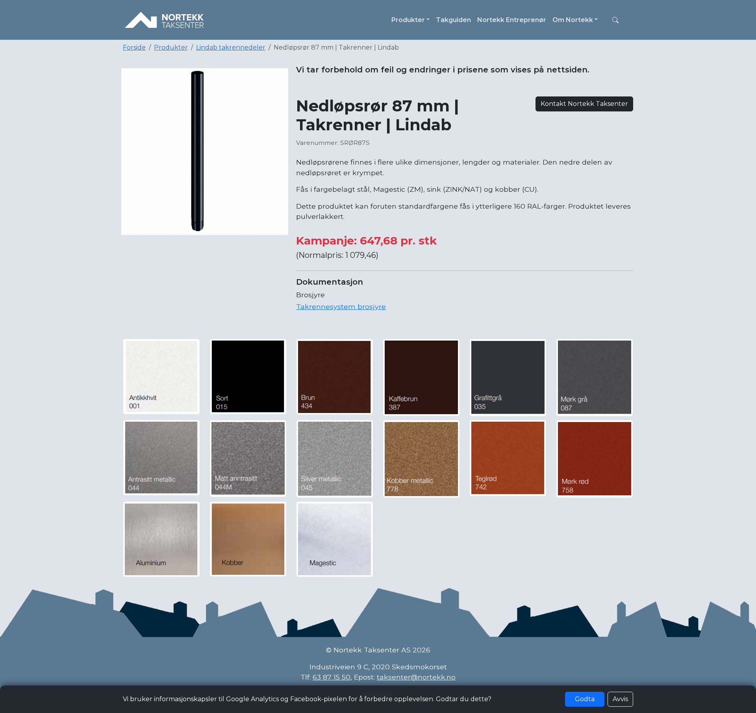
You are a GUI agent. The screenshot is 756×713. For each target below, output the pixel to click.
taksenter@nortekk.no (416, 677)
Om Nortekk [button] (572, 20)
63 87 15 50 (331, 677)
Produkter (171, 47)
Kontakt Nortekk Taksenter (584, 103)
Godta (585, 699)
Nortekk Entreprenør (511, 20)
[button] (615, 20)
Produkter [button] (408, 20)
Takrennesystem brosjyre (341, 306)
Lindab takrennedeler (230, 47)
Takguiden (453, 20)
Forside (134, 47)
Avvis (620, 699)
